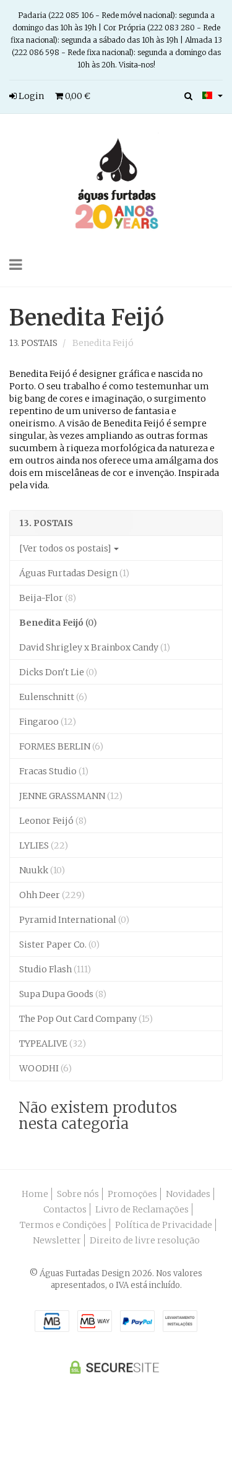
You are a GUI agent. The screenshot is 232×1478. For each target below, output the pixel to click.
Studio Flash (55, 969)
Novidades (188, 1193)
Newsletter (57, 1240)
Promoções (132, 1193)
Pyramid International (74, 919)
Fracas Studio (53, 771)
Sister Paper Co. (59, 944)
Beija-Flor (47, 597)
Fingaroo (47, 721)
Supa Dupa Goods (62, 994)
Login (30, 96)
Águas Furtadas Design (74, 573)
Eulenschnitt (53, 696)
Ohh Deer (52, 895)
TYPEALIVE (52, 1043)
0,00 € (76, 96)
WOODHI (45, 1068)
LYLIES (43, 845)
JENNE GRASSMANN (70, 796)
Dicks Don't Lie (58, 672)
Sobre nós (78, 1193)
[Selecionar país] (212, 95)
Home (35, 1193)
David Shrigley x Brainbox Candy (94, 647)
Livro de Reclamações (142, 1209)
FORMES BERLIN (61, 746)
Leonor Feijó (53, 820)
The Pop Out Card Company (86, 1018)
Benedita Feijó (86, 318)
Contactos (65, 1209)
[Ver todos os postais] (66, 548)
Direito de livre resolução (145, 1240)
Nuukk (42, 870)
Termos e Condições (63, 1224)
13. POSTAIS (46, 523)
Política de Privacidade (163, 1224)
